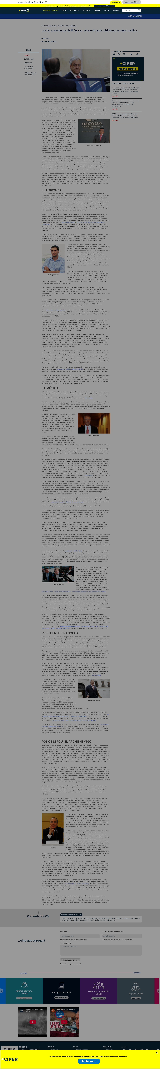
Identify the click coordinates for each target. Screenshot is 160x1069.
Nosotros (116, 10)
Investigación (74, 10)
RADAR (64, 10)
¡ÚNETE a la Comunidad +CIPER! (104, 6)
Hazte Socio (116, 2)
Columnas (97, 10)
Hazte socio (89, 1061)
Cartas (106, 10)
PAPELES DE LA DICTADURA (50, 10)
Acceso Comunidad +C (132, 2)
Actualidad (86, 10)
